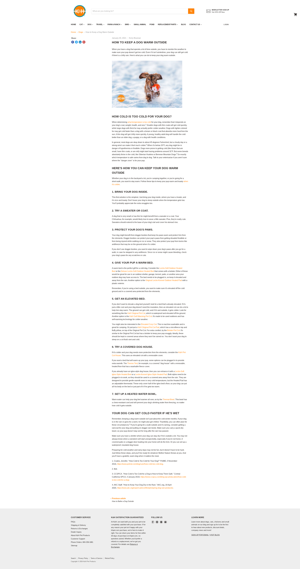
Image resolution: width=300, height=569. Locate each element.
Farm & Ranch (113, 24)
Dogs (81, 32)
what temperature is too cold (139, 122)
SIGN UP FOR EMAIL (200, 535)
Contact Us (194, 24)
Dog (90, 24)
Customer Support (78, 539)
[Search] (191, 11)
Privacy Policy (83, 558)
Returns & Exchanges (79, 529)
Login (226, 24)
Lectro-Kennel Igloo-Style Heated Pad (151, 374)
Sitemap (74, 546)
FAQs (73, 522)
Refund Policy (109, 558)
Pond (152, 24)
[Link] (79, 4)
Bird (127, 24)
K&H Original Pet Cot (136, 313)
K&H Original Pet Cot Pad (148, 327)
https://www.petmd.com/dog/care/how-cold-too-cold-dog (140, 464)
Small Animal (140, 24)
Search (73, 558)
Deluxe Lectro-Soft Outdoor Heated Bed (137, 271)
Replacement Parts (167, 24)
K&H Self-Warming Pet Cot (140, 316)
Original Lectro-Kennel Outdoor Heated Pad (164, 280)
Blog (183, 24)
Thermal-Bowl (168, 399)
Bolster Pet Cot (173, 330)
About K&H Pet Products (80, 535)
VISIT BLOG (215, 535)
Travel (99, 24)
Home (73, 24)
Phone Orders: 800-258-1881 (82, 542)
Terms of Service (96, 558)
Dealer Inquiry (76, 532)
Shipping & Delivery (78, 525)
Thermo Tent (132, 363)
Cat (81, 24)
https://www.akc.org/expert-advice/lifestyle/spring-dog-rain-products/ (145, 488)
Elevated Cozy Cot (149, 324)
